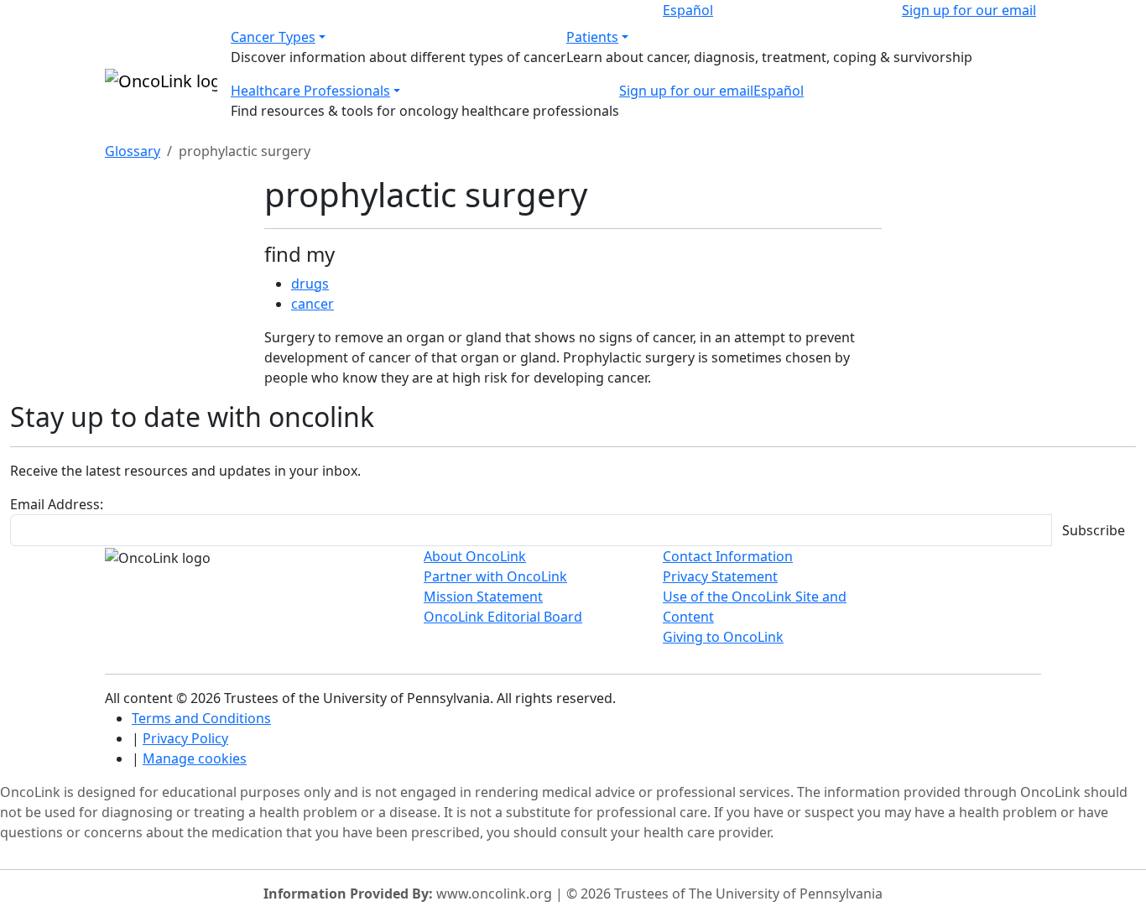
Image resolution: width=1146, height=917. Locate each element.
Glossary (132, 151)
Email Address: (56, 504)
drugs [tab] (310, 283)
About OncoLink (475, 556)
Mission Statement (483, 596)
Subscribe (1093, 530)
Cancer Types (273, 37)
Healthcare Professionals (310, 90)
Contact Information (728, 556)
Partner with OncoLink (495, 576)
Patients (592, 37)
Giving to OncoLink (723, 637)
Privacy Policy (185, 738)
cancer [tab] (312, 303)
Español (688, 10)
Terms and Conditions (201, 718)
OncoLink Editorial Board (503, 616)
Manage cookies (195, 758)
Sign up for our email (969, 10)
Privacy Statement (720, 576)
